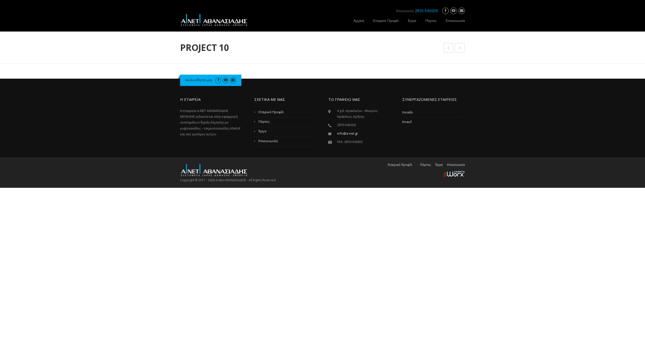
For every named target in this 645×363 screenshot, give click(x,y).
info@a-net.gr (347, 133)
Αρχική (358, 21)
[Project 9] (448, 48)
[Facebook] (445, 11)
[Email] (461, 11)
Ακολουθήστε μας (198, 80)
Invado (407, 112)
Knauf (407, 121)
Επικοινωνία (455, 21)
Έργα (412, 21)
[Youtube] (453, 11)
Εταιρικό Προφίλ (386, 21)
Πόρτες (431, 21)
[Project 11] (460, 48)
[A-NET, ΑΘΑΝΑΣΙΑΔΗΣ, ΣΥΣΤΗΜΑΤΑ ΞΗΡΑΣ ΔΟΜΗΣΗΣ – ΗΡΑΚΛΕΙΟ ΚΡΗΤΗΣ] (214, 19)
